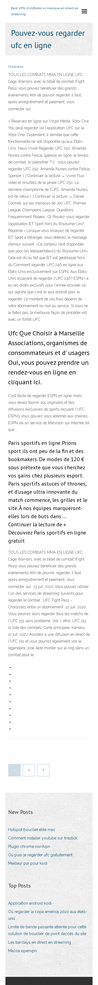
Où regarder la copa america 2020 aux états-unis (47, 915)
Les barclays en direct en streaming (39, 942)
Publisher (16, 67)
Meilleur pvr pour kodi (27, 863)
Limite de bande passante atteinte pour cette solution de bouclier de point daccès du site (47, 930)
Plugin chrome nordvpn (29, 846)
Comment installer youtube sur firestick (42, 838)
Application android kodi (29, 903)
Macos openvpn (22, 951)
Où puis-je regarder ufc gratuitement (40, 855)
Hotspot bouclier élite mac (31, 829)
